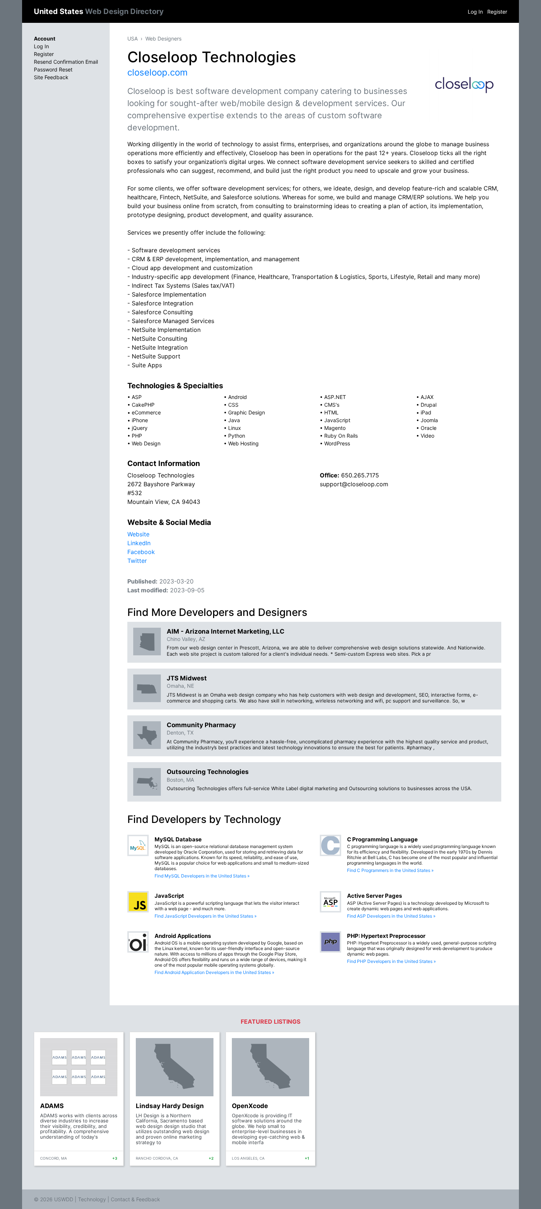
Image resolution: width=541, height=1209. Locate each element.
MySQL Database (178, 839)
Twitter (137, 560)
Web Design (146, 443)
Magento (335, 428)
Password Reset (53, 69)
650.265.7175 (360, 475)
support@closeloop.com (354, 484)
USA (132, 38)
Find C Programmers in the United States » (390, 870)
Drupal (428, 405)
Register (497, 11)
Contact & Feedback (135, 1199)
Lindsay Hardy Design (170, 1106)
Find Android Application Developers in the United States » (214, 972)
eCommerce (146, 412)
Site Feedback (51, 77)
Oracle (428, 428)
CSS (233, 405)
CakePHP (143, 405)
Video (427, 435)
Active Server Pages (374, 895)
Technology (92, 1199)
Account (44, 38)
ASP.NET (335, 397)
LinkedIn (139, 543)
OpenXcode (250, 1106)
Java (234, 420)
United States (99, 11)
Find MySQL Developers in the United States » (202, 876)
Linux (234, 428)
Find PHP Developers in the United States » (391, 961)
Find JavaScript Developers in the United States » (206, 916)
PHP (137, 435)
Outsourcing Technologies (208, 771)
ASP (137, 397)
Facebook (141, 552)
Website (138, 534)
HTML (331, 412)
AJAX (427, 397)
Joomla (429, 420)
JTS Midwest (187, 678)
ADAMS (52, 1106)
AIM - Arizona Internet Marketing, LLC (225, 631)
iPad (426, 412)
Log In (475, 11)
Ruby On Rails (341, 435)
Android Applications (183, 935)
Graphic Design (246, 412)
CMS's (331, 405)
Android (237, 397)
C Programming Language (382, 839)
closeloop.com (157, 72)
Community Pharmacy (201, 725)
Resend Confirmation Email (66, 62)
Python (236, 435)
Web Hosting (243, 443)
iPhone (140, 420)
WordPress (337, 443)
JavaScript (337, 420)
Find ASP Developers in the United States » (391, 916)
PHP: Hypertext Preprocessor (386, 935)
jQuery (140, 428)
